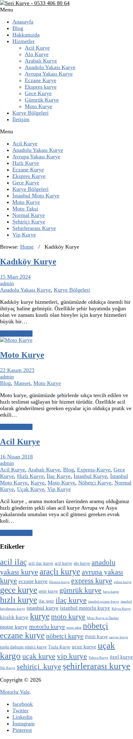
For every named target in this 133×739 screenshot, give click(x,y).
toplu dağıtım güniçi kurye (23, 647)
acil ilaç (13, 562)
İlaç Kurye (59, 476)
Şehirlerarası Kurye (34, 228)
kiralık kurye (14, 617)
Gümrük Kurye (42, 100)
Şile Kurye (7, 668)
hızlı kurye (18, 599)
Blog (17, 28)
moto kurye (68, 617)
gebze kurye (122, 582)
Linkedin (22, 717)
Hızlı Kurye (25, 163)
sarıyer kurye (118, 637)
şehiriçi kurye (39, 666)
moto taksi (73, 627)
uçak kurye (38, 656)
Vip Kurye (24, 235)
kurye (39, 616)
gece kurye (18, 590)
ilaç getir (46, 601)
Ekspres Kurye (28, 176)
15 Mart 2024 (15, 277)
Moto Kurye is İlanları (103, 618)
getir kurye (48, 591)
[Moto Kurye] (16, 340)
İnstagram (23, 723)
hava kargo (111, 591)
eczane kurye (33, 581)
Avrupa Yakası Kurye (49, 74)
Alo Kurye (37, 54)
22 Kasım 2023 (17, 370)
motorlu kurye (47, 626)
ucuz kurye (84, 647)
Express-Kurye (93, 470)
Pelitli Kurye (96, 637)
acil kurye (63, 563)
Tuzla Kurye (59, 647)
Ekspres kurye (41, 87)
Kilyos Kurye (121, 608)
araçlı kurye (60, 571)
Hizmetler (23, 41)
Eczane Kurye (40, 80)
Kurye (38, 483)
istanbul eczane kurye (103, 601)
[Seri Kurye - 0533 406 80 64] (35, 3)
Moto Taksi (25, 209)
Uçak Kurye (30, 489)
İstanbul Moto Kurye (35, 195)
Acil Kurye (37, 48)
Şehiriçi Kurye (28, 222)
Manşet (22, 383)
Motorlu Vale (15, 692)
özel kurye (121, 657)
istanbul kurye (42, 608)
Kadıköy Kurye (28, 261)
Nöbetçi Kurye (94, 483)
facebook (22, 704)
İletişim (20, 119)
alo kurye (82, 563)
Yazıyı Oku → (16, 333)
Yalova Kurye (98, 657)
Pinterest (22, 730)
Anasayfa (22, 22)
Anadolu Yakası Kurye (50, 67)
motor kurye (14, 627)
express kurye (91, 581)
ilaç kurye (71, 599)
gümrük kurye (80, 590)
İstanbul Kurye (90, 476)
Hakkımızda (26, 35)
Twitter (20, 710)
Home (27, 247)
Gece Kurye (38, 93)
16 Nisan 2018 (16, 457)
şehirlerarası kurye (96, 666)
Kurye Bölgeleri (30, 113)
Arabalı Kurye (41, 61)
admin (7, 283)
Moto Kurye (38, 106)
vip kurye (72, 656)
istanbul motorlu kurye (85, 608)
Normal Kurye (28, 215)
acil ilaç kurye (40, 563)
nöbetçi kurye (65, 636)
